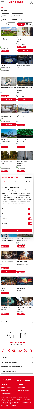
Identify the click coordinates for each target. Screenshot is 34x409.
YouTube (8, 350)
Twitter (25, 350)
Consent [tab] (6, 181)
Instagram (14, 350)
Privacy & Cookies (6, 393)
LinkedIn (20, 350)
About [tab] (28, 181)
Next (32, 321)
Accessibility (4, 390)
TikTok (2, 350)
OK (17, 230)
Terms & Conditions (23, 390)
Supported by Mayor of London (23, 380)
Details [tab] (17, 181)
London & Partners (7, 380)
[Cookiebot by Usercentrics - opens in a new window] (25, 177)
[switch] (30, 214)
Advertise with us (6, 387)
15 (27, 322)
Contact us (4, 384)
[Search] (31, 2)
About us (20, 384)
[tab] (21, 24)
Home (2, 7)
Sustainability (21, 387)
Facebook (31, 350)
